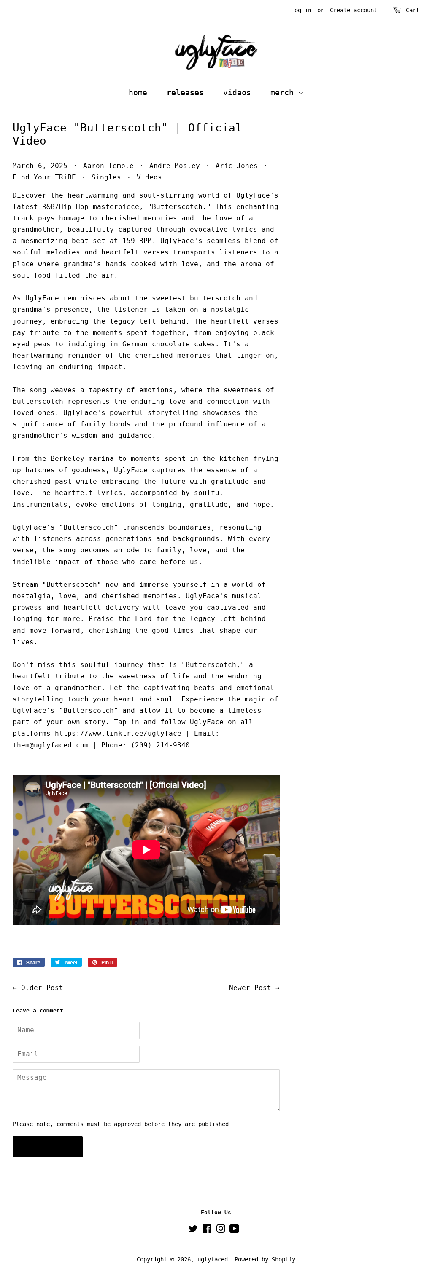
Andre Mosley (174, 166)
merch (284, 92)
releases (185, 92)
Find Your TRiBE (44, 177)
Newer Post (250, 988)
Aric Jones (237, 166)
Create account (353, 10)
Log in (301, 10)
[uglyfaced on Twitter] (193, 1230)
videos (237, 92)
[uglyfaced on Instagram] (220, 1230)
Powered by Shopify (265, 1259)
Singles (106, 177)
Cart (412, 10)
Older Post (42, 988)
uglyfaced (212, 1259)
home (138, 92)
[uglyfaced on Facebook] (207, 1230)
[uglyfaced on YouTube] (234, 1230)
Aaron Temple (108, 166)
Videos (149, 177)
